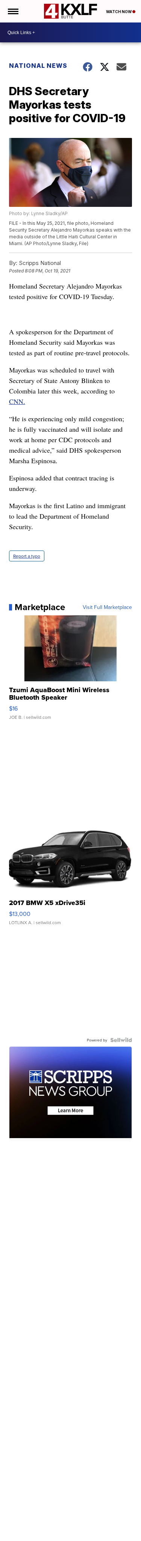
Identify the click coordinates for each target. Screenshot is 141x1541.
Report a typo (26, 556)
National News (38, 65)
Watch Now (119, 11)
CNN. (17, 401)
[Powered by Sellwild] (121, 1040)
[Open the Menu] (13, 11)
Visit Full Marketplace (107, 607)
